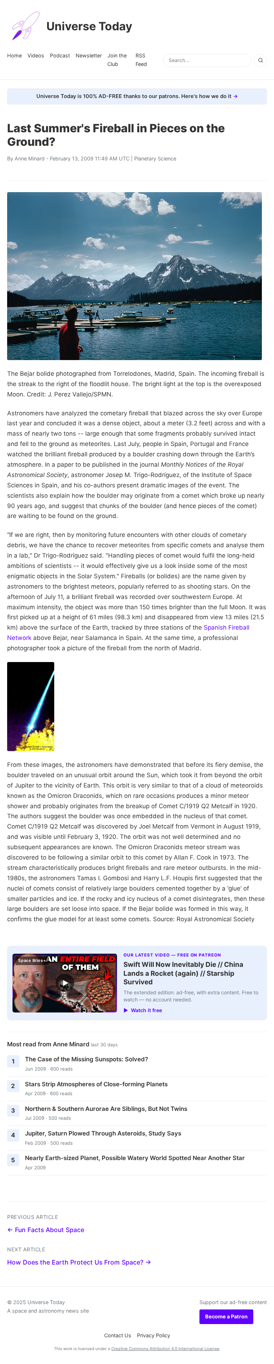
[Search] (260, 60)
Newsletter (89, 55)
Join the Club (117, 59)
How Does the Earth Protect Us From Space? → (79, 1262)
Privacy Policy (153, 1335)
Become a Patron (226, 1316)
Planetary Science (155, 158)
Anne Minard (30, 158)
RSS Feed (141, 59)
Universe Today (89, 26)
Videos (35, 55)
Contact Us (117, 1335)
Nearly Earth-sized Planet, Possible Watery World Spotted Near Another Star (135, 1158)
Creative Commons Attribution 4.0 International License (165, 1348)
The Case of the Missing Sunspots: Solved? (86, 1059)
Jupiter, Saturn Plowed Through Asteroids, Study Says (103, 1133)
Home (14, 55)
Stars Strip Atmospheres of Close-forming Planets (96, 1084)
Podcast (60, 55)
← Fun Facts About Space (45, 1230)
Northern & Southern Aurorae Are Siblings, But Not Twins (106, 1108)
